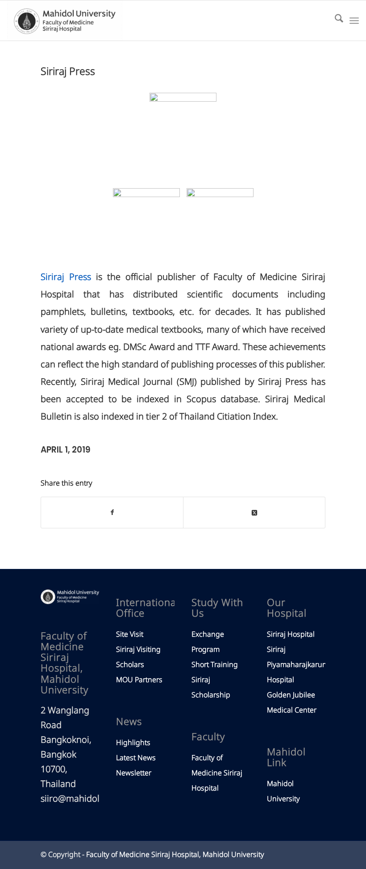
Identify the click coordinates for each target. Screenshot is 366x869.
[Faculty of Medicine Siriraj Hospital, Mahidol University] (64, 20)
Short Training (214, 664)
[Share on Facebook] (112, 512)
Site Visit (129, 634)
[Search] (334, 20)
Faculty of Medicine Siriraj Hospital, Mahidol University (175, 854)
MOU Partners (139, 680)
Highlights (133, 742)
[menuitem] (334, 20)
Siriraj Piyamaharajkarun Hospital (297, 664)
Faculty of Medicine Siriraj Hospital (216, 773)
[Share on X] (254, 512)
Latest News (136, 758)
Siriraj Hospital (291, 634)
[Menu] (354, 20)
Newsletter (133, 773)
